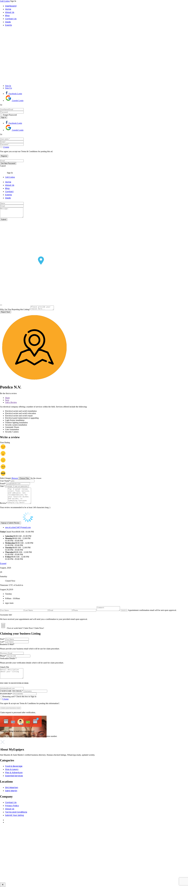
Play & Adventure (14, 772)
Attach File (4, 667)
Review (3, 503)
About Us (9, 12)
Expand (3, 563)
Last (2, 642)
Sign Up (8, 88)
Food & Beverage (13, 766)
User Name (5, 481)
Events (8, 25)
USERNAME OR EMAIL (11, 691)
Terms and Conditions (16, 812)
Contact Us (10, 18)
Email (3, 483)
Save (7, 400)
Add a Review (11, 402)
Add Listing (5, 1)
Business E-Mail (30, 646)
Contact (9, 191)
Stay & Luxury (11, 769)
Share (7, 398)
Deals (8, 21)
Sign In (8, 86)
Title (2, 486)
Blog (7, 15)
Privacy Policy (12, 805)
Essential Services (14, 775)
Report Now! (5, 312)
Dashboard (10, 5)
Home (8, 9)
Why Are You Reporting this (15, 309)
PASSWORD (6, 694)
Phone (3, 656)
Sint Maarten (11, 787)
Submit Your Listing (14, 815)
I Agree (6, 147)
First (2, 639)
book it (123, 610)
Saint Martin (11, 790)
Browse (15, 478)
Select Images (5, 478)
